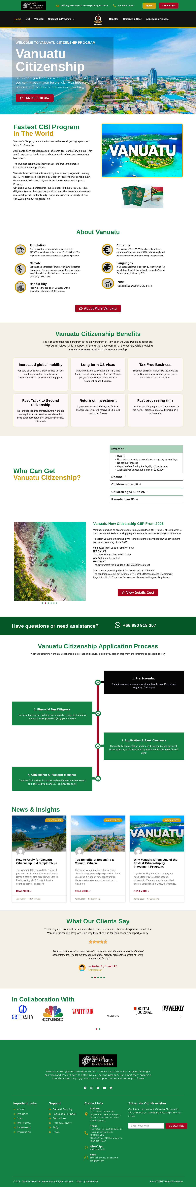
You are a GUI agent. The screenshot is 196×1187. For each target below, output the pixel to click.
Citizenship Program (59, 19)
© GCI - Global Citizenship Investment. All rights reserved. (43, 1181)
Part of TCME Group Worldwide (166, 1181)
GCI (28, 19)
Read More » (23, 891)
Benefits (114, 19)
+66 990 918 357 (139, 625)
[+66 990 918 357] (117, 625)
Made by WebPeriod (87, 1181)
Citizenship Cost (132, 19)
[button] (16, 561)
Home (17, 19)
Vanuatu (38, 19)
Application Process (157, 19)
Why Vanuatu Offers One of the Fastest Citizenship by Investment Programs (155, 863)
